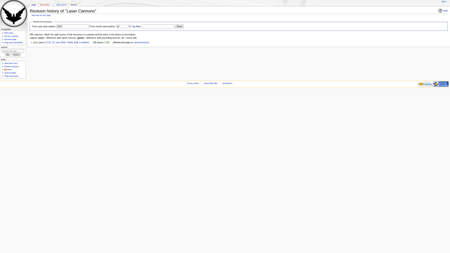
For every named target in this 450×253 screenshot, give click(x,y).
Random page (10, 39)
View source (61, 5)
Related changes (11, 66)
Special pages (10, 73)
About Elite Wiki (210, 83)
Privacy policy (193, 83)
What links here (11, 63)
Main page (8, 33)
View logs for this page (41, 15)
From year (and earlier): (44, 26)
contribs (84, 42)
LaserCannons (140, 42)
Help (445, 10)
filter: (136, 26)
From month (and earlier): (102, 26)
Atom (9, 70)
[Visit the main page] (13, 13)
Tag (133, 26)
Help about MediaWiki (13, 42)
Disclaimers (227, 83)
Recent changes (11, 36)
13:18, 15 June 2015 (55, 42)
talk (76, 42)
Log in (444, 1)
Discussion (44, 5)
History (74, 5)
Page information (11, 76)
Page (33, 5)
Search (4, 47)
